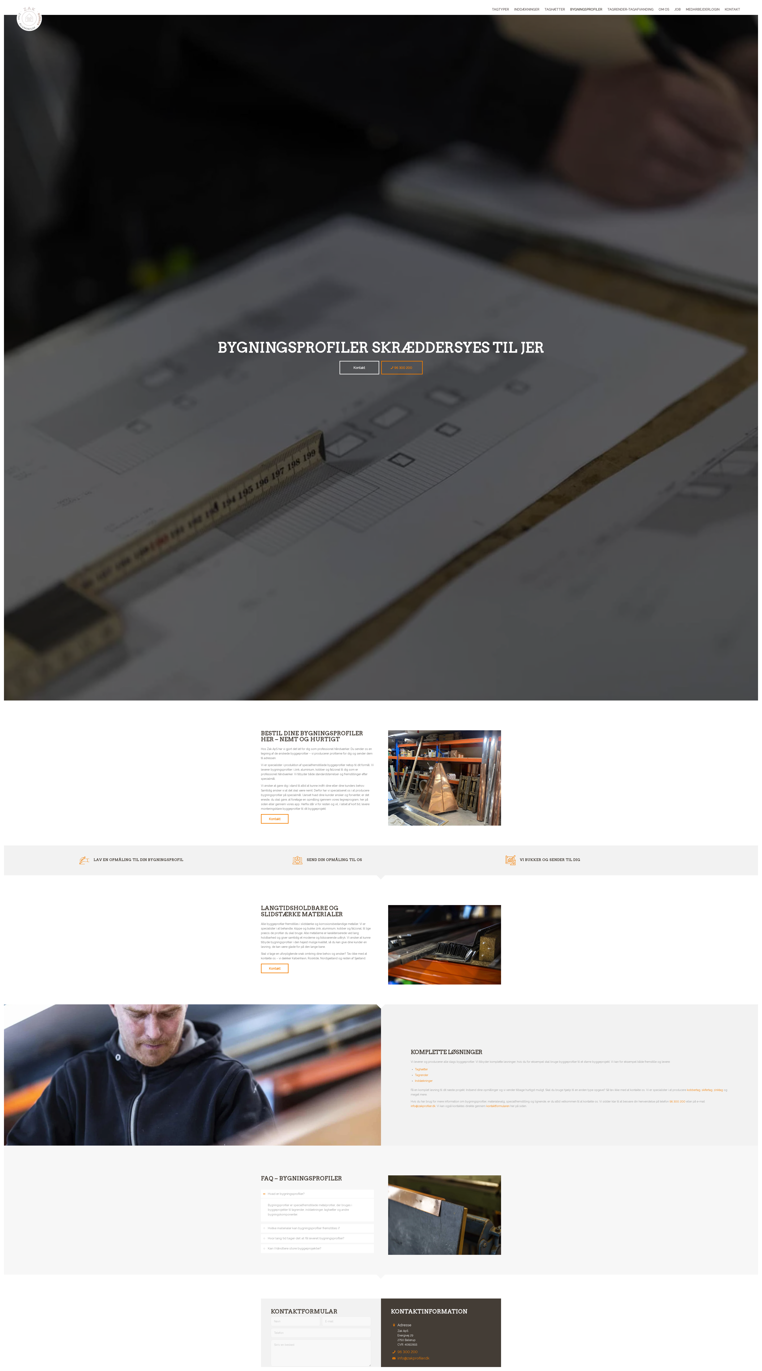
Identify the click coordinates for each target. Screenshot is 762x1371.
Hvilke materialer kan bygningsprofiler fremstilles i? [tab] (304, 1228)
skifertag (707, 1090)
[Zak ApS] (29, 18)
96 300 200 (677, 1101)
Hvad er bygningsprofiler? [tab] (286, 1194)
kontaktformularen (498, 1106)
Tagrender (421, 1075)
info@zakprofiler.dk (423, 1106)
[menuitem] (500, 9)
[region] (317, 1209)
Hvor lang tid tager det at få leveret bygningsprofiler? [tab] (306, 1238)
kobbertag (693, 1090)
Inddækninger (424, 1080)
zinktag (718, 1090)
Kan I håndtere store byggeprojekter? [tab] (294, 1248)
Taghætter (421, 1069)
